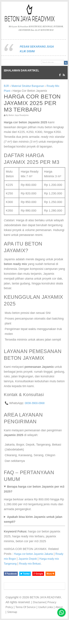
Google (39, 573)
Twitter (26, 573)
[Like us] (59, 75)
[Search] (66, 63)
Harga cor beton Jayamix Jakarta (33, 553)
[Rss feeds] (64, 75)
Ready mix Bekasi (30, 563)
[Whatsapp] (61, 612)
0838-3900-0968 (35, 403)
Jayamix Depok (27, 558)
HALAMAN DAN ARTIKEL (22, 70)
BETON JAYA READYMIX (45, 597)
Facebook (11, 573)
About (58, 607)
